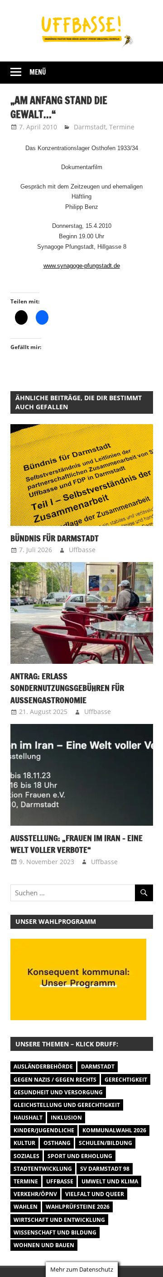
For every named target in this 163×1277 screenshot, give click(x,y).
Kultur (24, 1143)
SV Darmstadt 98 (104, 1169)
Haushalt (28, 1117)
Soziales (26, 1156)
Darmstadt (90, 127)
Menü (37, 72)
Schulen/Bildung (105, 1143)
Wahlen (26, 1207)
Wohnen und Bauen (44, 1245)
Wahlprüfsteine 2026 (78, 1207)
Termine (121, 127)
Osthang (57, 1143)
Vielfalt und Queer (94, 1194)
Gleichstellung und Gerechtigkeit (67, 1105)
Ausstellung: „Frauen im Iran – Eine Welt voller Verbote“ (76, 844)
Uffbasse (82, 549)
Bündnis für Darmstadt (54, 538)
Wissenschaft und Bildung (55, 1232)
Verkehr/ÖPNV (35, 1194)
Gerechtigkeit (126, 1079)
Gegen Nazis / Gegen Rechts (55, 1079)
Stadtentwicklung (43, 1169)
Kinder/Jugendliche (44, 1130)
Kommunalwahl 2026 (114, 1130)
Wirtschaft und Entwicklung (59, 1220)
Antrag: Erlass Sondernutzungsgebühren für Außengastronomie (67, 688)
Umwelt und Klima (110, 1181)
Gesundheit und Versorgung (58, 1092)
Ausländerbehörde (43, 1066)
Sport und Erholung (80, 1156)
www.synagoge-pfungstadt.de (81, 265)
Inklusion (66, 1117)
